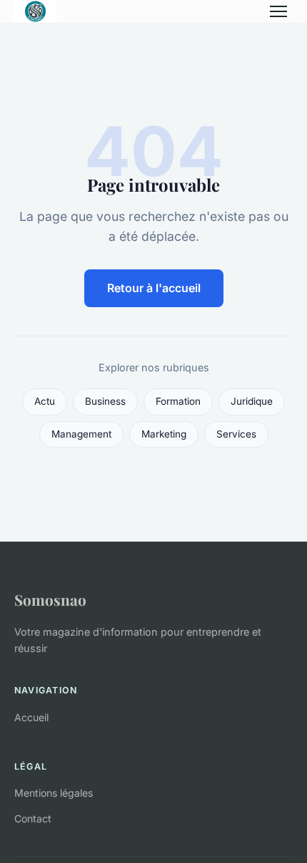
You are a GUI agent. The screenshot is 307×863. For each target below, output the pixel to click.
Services (236, 434)
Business (105, 401)
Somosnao (50, 599)
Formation (178, 401)
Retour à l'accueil (154, 288)
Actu (44, 401)
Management (81, 434)
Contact (32, 818)
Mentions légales (53, 793)
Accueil (31, 717)
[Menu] (278, 11)
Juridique (252, 401)
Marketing (163, 434)
